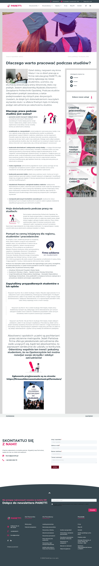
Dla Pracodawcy (47, 517)
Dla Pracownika (30, 517)
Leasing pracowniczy (47, 524)
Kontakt (79, 5)
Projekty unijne (82, 537)
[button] (81, 77)
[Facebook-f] (86, 5)
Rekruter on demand (65, 546)
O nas (65, 5)
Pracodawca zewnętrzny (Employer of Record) (66, 538)
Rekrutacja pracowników (49, 527)
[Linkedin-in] (90, 5)
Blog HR (72, 5)
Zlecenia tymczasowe (48, 533)
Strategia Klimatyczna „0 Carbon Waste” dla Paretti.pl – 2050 (84, 541)
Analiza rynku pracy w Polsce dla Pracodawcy (48, 548)
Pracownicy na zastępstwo (64, 542)
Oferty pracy (28, 524)
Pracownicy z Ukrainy (48, 530)
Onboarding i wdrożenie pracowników (66, 533)
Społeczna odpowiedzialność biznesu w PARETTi (85, 547)
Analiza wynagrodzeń (66, 530)
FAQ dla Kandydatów (30, 527)
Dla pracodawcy (46, 5)
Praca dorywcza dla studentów (47, 539)
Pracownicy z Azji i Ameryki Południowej (48, 543)
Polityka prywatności (12, 546)
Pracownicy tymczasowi (48, 535)
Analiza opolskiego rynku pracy (84, 533)
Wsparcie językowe (65, 548)
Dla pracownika (33, 5)
